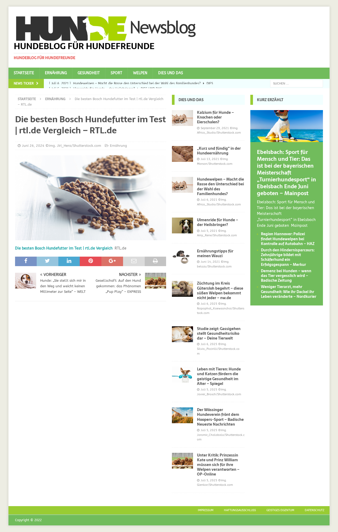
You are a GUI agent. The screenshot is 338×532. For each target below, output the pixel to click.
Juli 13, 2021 (210, 159)
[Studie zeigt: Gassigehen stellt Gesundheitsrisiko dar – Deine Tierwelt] (182, 334)
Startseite (24, 73)
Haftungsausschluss (240, 510)
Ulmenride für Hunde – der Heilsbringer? (217, 222)
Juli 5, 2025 (209, 389)
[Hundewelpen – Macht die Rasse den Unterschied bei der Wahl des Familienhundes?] (182, 185)
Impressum (205, 510)
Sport (116, 73)
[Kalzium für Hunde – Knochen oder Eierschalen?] (182, 118)
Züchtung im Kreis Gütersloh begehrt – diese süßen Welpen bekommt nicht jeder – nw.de (220, 290)
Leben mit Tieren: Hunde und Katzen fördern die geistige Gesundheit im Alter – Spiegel (219, 376)
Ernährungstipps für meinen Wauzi (215, 253)
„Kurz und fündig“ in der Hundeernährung (219, 150)
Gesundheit (89, 73)
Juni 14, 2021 (210, 261)
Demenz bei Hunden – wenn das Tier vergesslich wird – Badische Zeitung (286, 275)
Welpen (140, 73)
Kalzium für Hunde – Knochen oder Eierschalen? (215, 117)
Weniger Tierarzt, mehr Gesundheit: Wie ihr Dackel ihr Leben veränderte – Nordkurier (288, 291)
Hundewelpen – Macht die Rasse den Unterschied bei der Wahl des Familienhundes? (220, 186)
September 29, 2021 (215, 128)
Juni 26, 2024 (33, 146)
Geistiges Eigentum (280, 510)
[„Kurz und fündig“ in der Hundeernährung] (182, 154)
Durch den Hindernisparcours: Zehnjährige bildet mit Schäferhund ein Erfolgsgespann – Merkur (287, 257)
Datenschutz (314, 510)
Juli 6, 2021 (209, 199)
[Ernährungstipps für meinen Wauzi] (182, 257)
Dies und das (170, 73)
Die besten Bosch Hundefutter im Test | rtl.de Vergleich (63, 248)
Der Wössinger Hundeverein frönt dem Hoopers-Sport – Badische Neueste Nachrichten (220, 417)
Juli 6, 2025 (209, 303)
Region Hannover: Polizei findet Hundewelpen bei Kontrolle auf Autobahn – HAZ (287, 238)
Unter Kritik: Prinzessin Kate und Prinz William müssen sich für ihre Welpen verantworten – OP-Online (218, 464)
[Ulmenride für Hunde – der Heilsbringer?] (182, 225)
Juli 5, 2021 (209, 231)
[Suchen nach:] (296, 83)
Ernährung (56, 73)
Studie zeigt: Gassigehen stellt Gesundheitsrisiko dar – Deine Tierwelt (219, 333)
